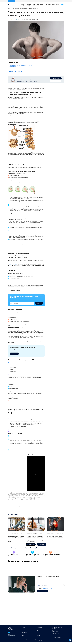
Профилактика (11, 72)
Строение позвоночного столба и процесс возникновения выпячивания (21, 65)
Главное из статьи (12, 73)
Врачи (23, 635)
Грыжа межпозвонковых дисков (13, 85)
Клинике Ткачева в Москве (12, 264)
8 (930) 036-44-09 (55, 631)
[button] (56, 81)
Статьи (13, 8)
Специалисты (42, 4)
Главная (9, 8)
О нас (38, 632)
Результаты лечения (51, 4)
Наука (23, 637)
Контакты (57, 4)
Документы (38, 637)
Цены (46, 4)
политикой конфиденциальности (47, 588)
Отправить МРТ (24, 632)
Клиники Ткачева (38, 339)
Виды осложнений (12, 68)
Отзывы (38, 630)
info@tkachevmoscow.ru (55, 633)
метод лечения (36, 5)
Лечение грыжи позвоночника (26, 4)
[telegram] (8, 632)
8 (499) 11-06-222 (54, 630)
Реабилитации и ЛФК (40, 627)
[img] (63, 4)
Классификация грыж (12, 66)
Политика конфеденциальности (11, 635)
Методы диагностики (12, 70)
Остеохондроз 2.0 (36, 4)
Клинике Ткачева (11, 362)
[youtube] (9, 632)
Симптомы (10, 67)
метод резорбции (26, 5)
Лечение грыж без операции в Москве (15, 71)
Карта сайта (9, 634)
